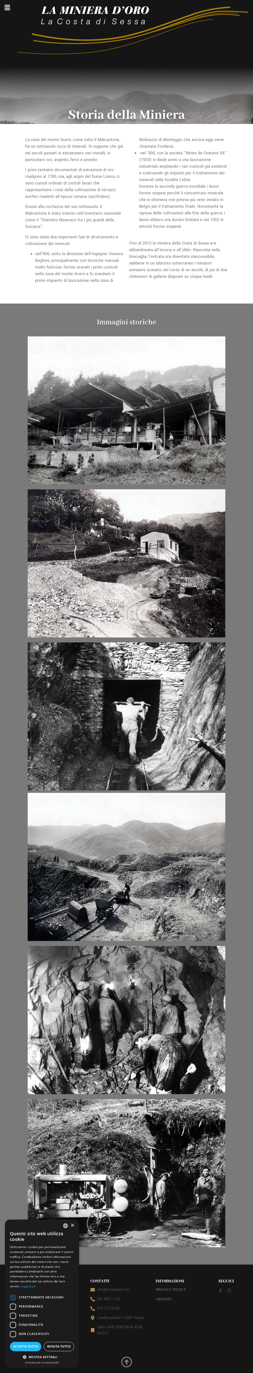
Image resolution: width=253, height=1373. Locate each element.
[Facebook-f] (220, 1290)
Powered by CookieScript (42, 1363)
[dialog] (42, 1294)
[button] (7, 7)
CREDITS (164, 1299)
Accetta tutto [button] (25, 1346)
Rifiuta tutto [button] (59, 1346)
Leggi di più (28, 1286)
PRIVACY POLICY (171, 1290)
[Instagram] (229, 1290)
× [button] (72, 1225)
